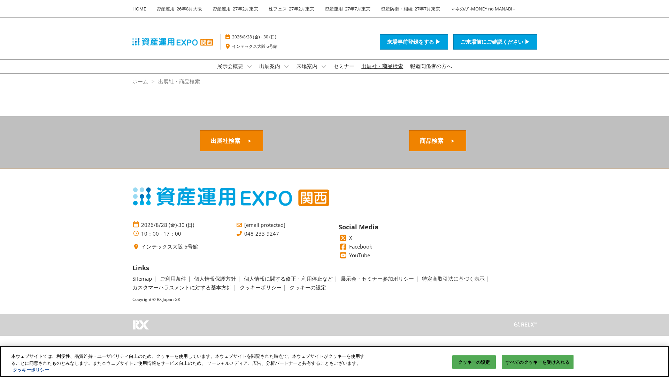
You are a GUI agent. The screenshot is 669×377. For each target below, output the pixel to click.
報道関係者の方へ (431, 65)
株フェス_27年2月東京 (291, 9)
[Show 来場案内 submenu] (324, 66)
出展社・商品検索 (382, 65)
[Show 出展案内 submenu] (286, 66)
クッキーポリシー (31, 370)
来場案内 (308, 65)
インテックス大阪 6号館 (254, 46)
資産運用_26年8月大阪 (179, 9)
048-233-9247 (261, 233)
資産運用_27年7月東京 (347, 9)
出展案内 (270, 65)
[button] (414, 42)
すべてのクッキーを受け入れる (538, 361)
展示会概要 (231, 65)
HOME (139, 9)
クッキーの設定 (474, 361)
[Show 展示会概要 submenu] (249, 66)
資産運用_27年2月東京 (235, 9)
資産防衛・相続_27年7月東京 (410, 9)
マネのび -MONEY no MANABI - (483, 9)
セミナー (343, 65)
